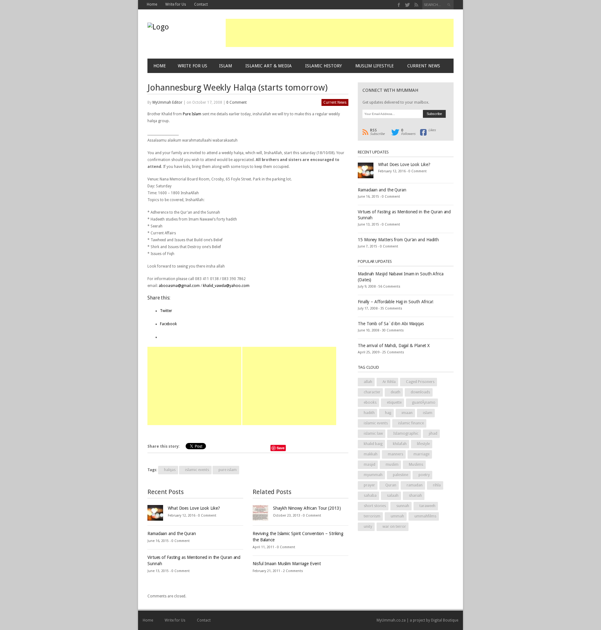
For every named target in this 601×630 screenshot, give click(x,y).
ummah (397, 516)
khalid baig (373, 444)
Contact (201, 4)
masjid (369, 464)
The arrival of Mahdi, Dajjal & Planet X (394, 345)
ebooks (370, 402)
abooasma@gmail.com (179, 286)
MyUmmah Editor (167, 102)
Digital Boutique (444, 620)
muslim (392, 464)
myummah (373, 475)
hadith (369, 413)
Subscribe (377, 132)
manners (395, 454)
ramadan (415, 485)
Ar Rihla (389, 382)
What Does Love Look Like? (194, 508)
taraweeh (427, 506)
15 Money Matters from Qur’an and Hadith (398, 239)
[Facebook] (399, 5)
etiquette (394, 402)
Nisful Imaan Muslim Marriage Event (287, 563)
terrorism (372, 516)
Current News (423, 65)
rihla (437, 485)
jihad (433, 433)
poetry (424, 475)
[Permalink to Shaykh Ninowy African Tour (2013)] (260, 512)
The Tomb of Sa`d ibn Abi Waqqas (391, 323)
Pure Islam (192, 114)
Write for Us (175, 4)
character (372, 392)
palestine (400, 475)
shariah (415, 495)
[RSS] (416, 5)
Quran (390, 485)
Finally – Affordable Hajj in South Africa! (395, 301)
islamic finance (411, 423)
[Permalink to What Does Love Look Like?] (155, 512)
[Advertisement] (340, 33)
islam (427, 413)
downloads (420, 392)
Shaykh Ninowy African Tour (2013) (307, 508)
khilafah (400, 444)
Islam (225, 65)
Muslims (416, 464)
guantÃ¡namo (423, 402)
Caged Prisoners (420, 382)
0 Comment (236, 102)
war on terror (394, 526)
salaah (392, 495)
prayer (369, 485)
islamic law (373, 433)
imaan (407, 413)
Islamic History (323, 65)
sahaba (370, 495)
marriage (421, 454)
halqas (170, 470)
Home (152, 4)
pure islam (227, 470)
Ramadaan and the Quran (171, 533)
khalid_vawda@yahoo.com (226, 286)
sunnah (402, 506)
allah (368, 382)
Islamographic (406, 433)
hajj (388, 413)
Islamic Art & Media (268, 65)
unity (368, 526)
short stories (375, 506)
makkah (371, 454)
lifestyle (423, 444)
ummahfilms (425, 516)
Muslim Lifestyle (374, 65)
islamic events (197, 470)
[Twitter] (408, 5)
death (395, 392)
